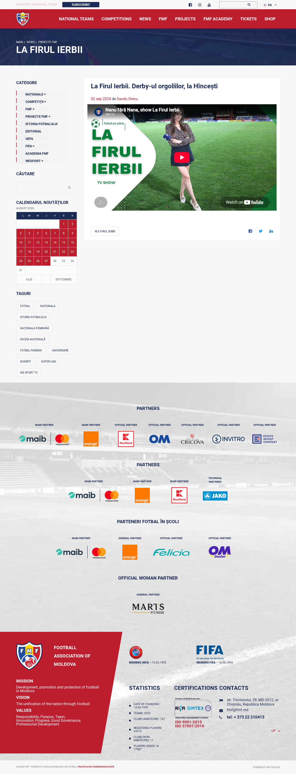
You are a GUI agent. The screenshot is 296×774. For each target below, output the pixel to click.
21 (54, 251)
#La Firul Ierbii (105, 231)
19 (38, 251)
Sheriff (25, 361)
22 (63, 251)
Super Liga (48, 361)
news (30, 42)
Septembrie (64, 279)
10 (20, 242)
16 (72, 242)
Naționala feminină (34, 328)
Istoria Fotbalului (41, 124)
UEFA (29, 139)
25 (29, 261)
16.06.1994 (226, 662)
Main (19, 42)
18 (29, 251)
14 (54, 242)
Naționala (48, 306)
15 (63, 242)
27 (46, 261)
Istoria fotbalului (33, 317)
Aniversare (60, 350)
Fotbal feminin (31, 350)
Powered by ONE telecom (266, 767)
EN (269, 5)
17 (20, 251)
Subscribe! (81, 4)
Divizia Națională (32, 339)
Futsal (25, 306)
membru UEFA (139, 662)
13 (46, 242)
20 (46, 251)
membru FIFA (206, 662)
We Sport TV (29, 372)
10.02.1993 (159, 662)
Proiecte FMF (47, 42)
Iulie (29, 279)
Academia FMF (37, 153)
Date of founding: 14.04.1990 (147, 706)
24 (20, 261)
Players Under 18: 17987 (146, 747)
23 (72, 251)
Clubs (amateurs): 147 (149, 720)
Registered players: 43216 (148, 729)
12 (38, 242)
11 (29, 242)
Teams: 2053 (143, 713)
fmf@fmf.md (237, 710)
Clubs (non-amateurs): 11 (144, 738)
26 (38, 261)
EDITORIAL (33, 131)
